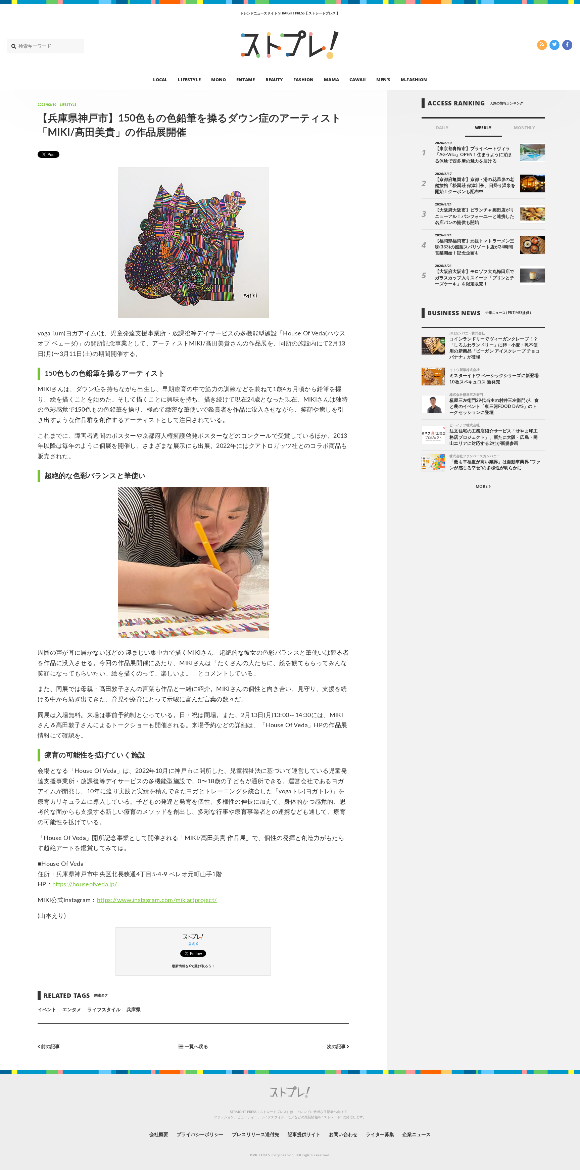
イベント (47, 1010)
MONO (218, 79)
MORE (482, 486)
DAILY (442, 128)
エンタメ (71, 1010)
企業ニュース (416, 1134)
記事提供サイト (304, 1134)
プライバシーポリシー (200, 1134)
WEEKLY (483, 128)
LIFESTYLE (189, 79)
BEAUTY (274, 79)
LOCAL (160, 79)
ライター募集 (380, 1134)
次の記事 (337, 1046)
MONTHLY (524, 128)
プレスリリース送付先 (255, 1134)
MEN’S (383, 79)
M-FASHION (414, 79)
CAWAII (357, 79)
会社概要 (158, 1134)
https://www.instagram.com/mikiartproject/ (157, 900)
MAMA (331, 79)
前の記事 (50, 1046)
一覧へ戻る (195, 1046)
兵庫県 (134, 1010)
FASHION (303, 79)
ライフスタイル (103, 1010)
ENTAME (245, 79)
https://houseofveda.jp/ (84, 885)
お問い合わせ (343, 1134)
